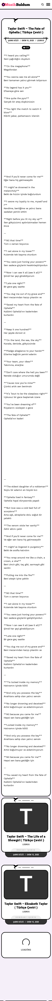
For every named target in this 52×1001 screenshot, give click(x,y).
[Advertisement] (26, 147)
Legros (40, 40)
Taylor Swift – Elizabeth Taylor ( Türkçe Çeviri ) (26, 906)
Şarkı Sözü (13, 40)
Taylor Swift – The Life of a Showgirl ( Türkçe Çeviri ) (26, 838)
